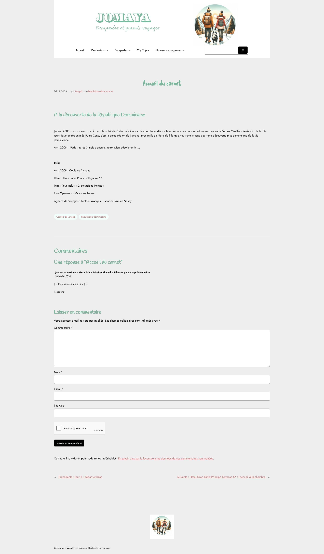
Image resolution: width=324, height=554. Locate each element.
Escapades (121, 50)
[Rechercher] (243, 50)
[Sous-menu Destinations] (107, 50)
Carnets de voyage (65, 216)
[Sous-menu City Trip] (148, 50)
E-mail (59, 389)
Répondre (59, 291)
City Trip (142, 50)
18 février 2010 (63, 276)
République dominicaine (100, 91)
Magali (78, 91)
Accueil (80, 50)
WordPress (72, 548)
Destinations (98, 50)
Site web (59, 405)
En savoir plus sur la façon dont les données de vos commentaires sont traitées (165, 458)
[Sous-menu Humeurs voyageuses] (183, 50)
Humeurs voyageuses (169, 50)
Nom (58, 372)
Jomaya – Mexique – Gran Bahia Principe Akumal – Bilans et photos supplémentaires (102, 272)
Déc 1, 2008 (60, 91)
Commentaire (63, 328)
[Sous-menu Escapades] (129, 50)
